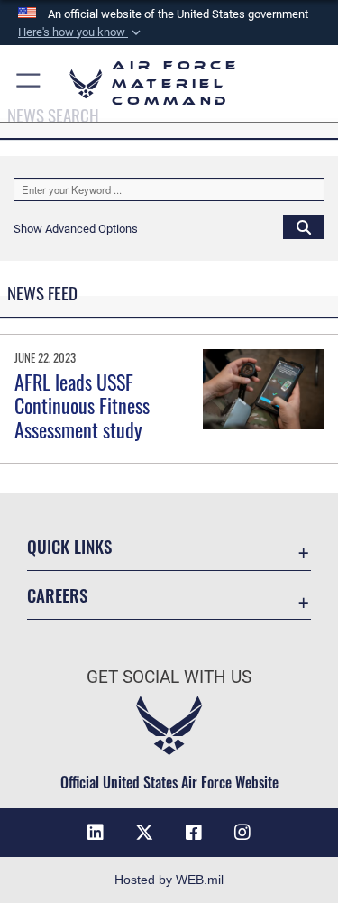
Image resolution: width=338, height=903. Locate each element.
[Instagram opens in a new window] (242, 832)
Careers (57, 595)
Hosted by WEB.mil (169, 879)
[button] (81, 32)
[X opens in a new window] (144, 832)
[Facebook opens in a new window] (193, 832)
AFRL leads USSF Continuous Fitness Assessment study (82, 405)
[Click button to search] (303, 226)
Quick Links (69, 546)
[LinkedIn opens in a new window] (95, 832)
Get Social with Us (169, 677)
